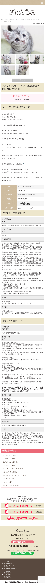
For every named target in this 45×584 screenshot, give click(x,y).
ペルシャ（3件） (8, 482)
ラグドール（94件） (9, 465)
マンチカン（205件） (10, 458)
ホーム (6, 561)
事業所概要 (8, 563)
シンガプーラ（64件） (10, 472)
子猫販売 (7, 572)
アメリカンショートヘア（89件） (14, 469)
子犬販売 (7, 574)
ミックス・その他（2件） (11, 485)
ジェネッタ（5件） (9, 479)
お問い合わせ (9, 566)
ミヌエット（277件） (10, 455)
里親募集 (7, 577)
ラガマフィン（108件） (10, 462)
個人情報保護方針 (10, 568)
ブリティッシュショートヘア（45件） (15, 475)
